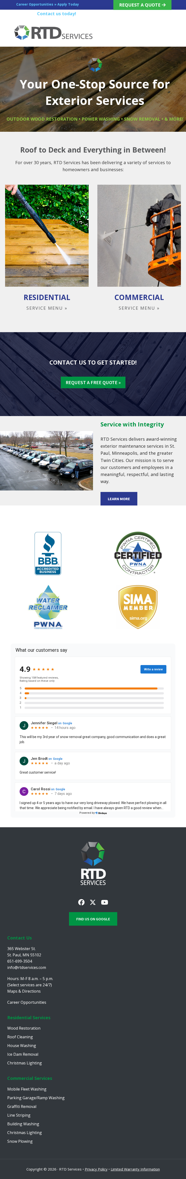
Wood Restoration (23, 1028)
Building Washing (23, 1124)
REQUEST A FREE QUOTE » (93, 382)
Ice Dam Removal (22, 1054)
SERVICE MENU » (46, 308)
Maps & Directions (24, 991)
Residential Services (28, 1017)
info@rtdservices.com (26, 967)
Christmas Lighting (24, 1063)
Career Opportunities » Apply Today (47, 4)
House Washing (21, 1045)
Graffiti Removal (21, 1106)
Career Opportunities (26, 1002)
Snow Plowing (20, 1141)
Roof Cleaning (20, 1037)
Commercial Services (29, 1078)
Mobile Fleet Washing (26, 1089)
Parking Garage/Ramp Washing (36, 1097)
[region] (93, 89)
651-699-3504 (93, 13)
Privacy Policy (96, 1169)
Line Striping (19, 1115)
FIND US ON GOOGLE (93, 918)
